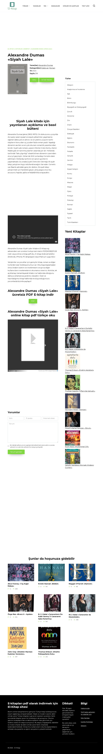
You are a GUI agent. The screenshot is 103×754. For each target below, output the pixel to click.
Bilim (69, 98)
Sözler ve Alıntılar (71, 6)
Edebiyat (27, 49)
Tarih (69, 218)
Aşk (68, 94)
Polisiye (70, 196)
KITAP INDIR (47, 80)
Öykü (69, 191)
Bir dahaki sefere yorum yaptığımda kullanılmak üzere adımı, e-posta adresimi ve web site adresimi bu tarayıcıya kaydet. (32, 446)
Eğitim (69, 138)
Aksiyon (70, 85)
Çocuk (69, 111)
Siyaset (70, 213)
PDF (33, 301)
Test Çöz (85, 6)
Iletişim (83, 726)
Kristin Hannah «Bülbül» (75, 273)
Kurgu (69, 178)
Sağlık (69, 209)
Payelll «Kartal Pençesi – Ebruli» (78, 428)
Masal (69, 187)
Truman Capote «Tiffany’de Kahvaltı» (80, 391)
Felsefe (70, 151)
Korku (69, 174)
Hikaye (70, 165)
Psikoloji (70, 200)
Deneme (70, 116)
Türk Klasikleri (72, 222)
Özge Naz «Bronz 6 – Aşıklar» (76, 310)
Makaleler (55, 6)
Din (68, 120)
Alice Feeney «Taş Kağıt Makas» (78, 254)
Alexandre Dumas (45, 65)
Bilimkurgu (71, 103)
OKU (34, 80)
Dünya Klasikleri (73, 129)
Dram (69, 125)
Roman (52, 68)
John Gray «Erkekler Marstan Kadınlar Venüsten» (20, 653)
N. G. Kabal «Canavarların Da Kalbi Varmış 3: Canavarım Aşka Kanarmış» (50, 616)
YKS (45, 6)
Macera (70, 182)
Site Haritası (85, 718)
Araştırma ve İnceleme (76, 89)
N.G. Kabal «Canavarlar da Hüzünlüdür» (80, 616)
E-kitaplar (18, 49)
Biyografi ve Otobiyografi (76, 107)
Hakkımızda (85, 708)
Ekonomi (70, 142)
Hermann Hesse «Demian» (75, 410)
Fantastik (70, 147)
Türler (25, 6)
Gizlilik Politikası (87, 722)
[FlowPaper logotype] (13, 370)
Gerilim (70, 160)
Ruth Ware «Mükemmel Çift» (77, 447)
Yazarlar (37, 6)
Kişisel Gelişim (72, 169)
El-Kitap (11, 49)
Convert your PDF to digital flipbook (48, 370)
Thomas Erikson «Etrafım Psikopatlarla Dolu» (49, 653)
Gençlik (70, 156)
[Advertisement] (51, 32)
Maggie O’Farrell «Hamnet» (76, 291)
